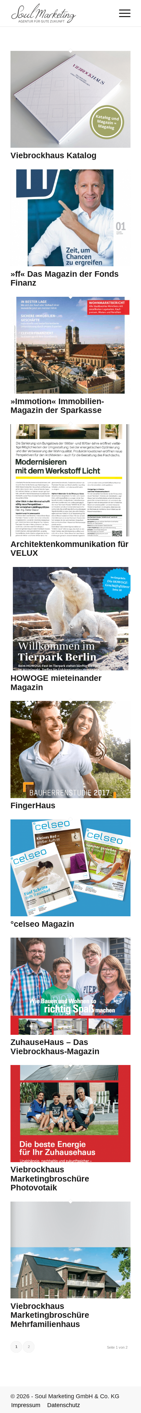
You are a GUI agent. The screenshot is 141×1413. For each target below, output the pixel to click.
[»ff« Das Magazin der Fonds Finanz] (70, 264)
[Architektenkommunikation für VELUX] (70, 534)
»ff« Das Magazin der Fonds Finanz (64, 278)
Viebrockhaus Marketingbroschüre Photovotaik (49, 1178)
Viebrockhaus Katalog (53, 155)
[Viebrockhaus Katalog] (70, 145)
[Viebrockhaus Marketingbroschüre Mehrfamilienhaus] (70, 1296)
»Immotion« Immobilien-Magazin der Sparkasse (57, 406)
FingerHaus (32, 805)
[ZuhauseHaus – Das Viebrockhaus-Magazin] (70, 1033)
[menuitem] (121, 13)
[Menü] (121, 13)
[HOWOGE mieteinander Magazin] (70, 668)
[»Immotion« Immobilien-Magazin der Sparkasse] (70, 391)
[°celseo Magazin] (70, 914)
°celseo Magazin (42, 923)
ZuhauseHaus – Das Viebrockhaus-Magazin (54, 1046)
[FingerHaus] (70, 796)
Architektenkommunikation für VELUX (69, 548)
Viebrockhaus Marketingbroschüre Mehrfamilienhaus (49, 1315)
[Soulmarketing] (58, 13)
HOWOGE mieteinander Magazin (56, 682)
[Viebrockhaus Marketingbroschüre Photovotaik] (70, 1160)
